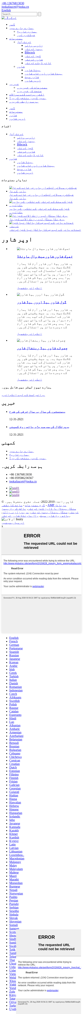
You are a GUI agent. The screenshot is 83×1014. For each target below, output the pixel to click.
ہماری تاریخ (27, 31)
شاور (21, 66)
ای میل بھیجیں (13, 522)
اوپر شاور (33, 80)
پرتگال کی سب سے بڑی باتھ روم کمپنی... (39, 426)
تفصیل (22, 287)
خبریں (14, 84)
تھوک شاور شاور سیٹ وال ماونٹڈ (45, 256)
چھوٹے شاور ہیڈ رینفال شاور (42, 348)
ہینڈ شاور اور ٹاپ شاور (44, 73)
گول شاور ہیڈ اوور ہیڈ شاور (41, 302)
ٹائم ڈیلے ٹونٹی (38, 63)
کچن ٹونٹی (33, 56)
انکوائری (34, 287)
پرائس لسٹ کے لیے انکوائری (23, 394)
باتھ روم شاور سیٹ (54, 515)
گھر (12, 24)
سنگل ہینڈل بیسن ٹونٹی (49, 512)
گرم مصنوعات (35, 505)
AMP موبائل (56, 505)
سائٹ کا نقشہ (12, 505)
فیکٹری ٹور (26, 35)
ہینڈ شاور (33, 70)
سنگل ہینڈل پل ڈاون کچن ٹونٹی (52, 508)
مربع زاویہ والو (15, 512)
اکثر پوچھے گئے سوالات (26, 94)
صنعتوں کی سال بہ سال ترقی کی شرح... (37, 411)
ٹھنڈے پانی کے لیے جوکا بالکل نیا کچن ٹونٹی (45, 229)
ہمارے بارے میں (21, 28)
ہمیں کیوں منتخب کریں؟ (27, 98)
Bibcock (30, 52)
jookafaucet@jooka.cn (23, 481)
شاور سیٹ (32, 77)
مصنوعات (16, 38)
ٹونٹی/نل (24, 42)
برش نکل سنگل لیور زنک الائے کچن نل (37, 219)
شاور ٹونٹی (34, 59)
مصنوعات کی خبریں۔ (32, 87)
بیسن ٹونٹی (34, 49)
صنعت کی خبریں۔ (29, 91)
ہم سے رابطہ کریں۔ (24, 101)
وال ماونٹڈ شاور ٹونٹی (20, 515)
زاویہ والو (34, 45)
